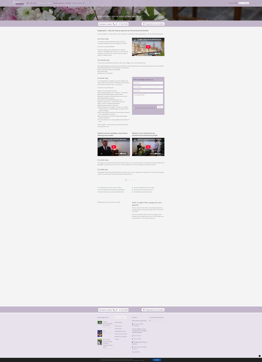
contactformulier (140, 208)
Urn (104, 331)
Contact (117, 339)
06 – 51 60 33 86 (244, 3)
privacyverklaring (150, 108)
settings (142, 360)
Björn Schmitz (118, 326)
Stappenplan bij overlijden (154, 24)
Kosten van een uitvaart (121, 334)
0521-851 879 (156, 209)
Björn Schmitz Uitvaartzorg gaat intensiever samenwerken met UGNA (108, 343)
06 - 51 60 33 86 (121, 24)
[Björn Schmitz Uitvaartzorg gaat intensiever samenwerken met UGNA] (100, 342)
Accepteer (156, 359)
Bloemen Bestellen (120, 317)
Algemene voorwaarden (121, 336)
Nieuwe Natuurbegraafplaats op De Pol (107, 323)
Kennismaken (118, 328)
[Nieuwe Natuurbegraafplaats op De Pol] (100, 322)
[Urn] (100, 333)
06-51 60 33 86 (154, 216)
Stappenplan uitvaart (120, 331)
